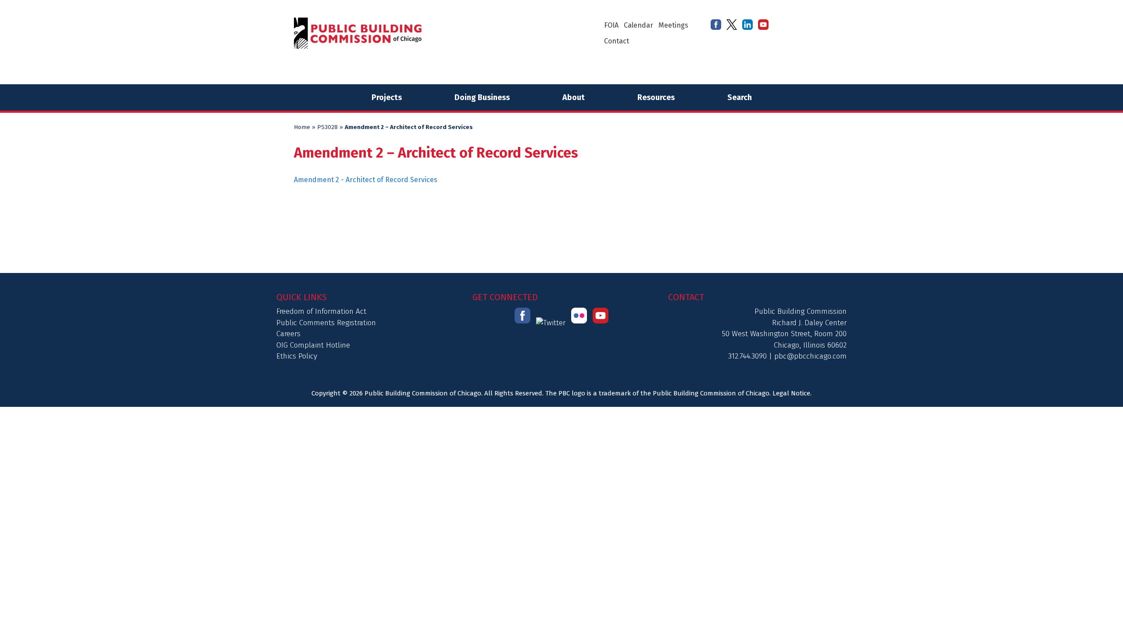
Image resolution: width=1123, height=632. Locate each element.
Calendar (638, 25)
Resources (656, 97)
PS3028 (327, 127)
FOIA (611, 25)
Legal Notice (791, 393)
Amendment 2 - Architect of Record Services (365, 180)
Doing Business (482, 97)
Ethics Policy (296, 356)
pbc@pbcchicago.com (810, 356)
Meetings (673, 25)
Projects (387, 97)
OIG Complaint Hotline (313, 345)
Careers (288, 333)
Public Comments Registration (326, 322)
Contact (616, 41)
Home (302, 127)
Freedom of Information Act (321, 311)
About (573, 97)
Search (739, 97)
